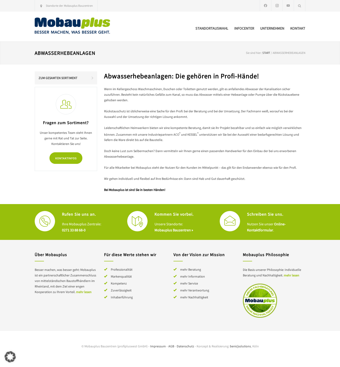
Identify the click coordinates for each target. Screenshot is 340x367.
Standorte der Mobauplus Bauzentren (69, 6)
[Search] (299, 5)
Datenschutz (185, 346)
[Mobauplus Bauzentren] (77, 26)
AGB (171, 346)
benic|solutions (240, 346)
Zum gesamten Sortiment (58, 78)
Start (266, 53)
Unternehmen (272, 28)
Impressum (158, 346)
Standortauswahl (211, 28)
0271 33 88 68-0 (74, 230)
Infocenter (244, 28)
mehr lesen (84, 292)
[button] (10, 357)
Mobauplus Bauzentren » (174, 230)
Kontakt (297, 28)
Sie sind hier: (254, 53)
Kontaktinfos (66, 158)
